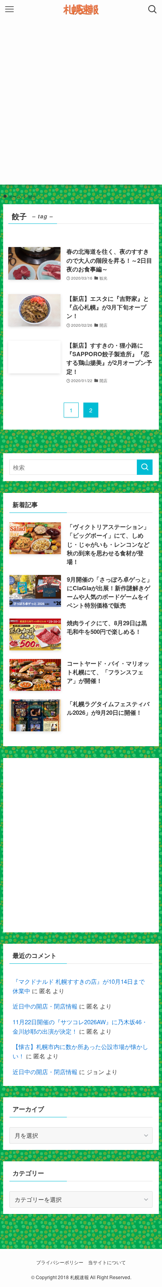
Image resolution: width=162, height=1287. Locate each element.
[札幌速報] (81, 9)
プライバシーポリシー (59, 1262)
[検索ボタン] (152, 9)
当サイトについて (107, 1262)
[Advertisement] (81, 104)
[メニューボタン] (9, 9)
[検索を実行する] (145, 467)
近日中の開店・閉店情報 (45, 1006)
